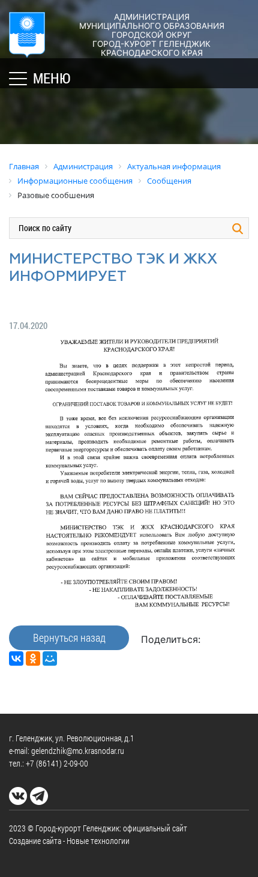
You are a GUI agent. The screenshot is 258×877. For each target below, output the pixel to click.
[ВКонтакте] (16, 658)
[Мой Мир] (50, 658)
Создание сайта (35, 840)
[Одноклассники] (33, 658)
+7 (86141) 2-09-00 (57, 763)
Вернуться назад (69, 637)
